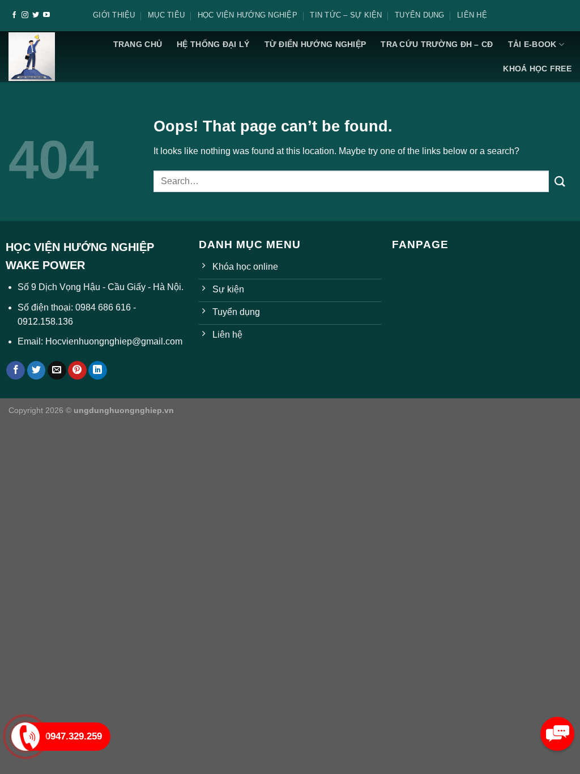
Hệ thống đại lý (213, 44)
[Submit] (560, 181)
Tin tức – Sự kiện (346, 15)
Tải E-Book (532, 44)
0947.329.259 (73, 736)
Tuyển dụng (420, 15)
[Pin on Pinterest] (77, 370)
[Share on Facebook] (15, 370)
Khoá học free (537, 68)
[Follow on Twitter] (35, 15)
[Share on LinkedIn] (97, 370)
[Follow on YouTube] (46, 15)
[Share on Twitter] (36, 370)
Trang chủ (138, 44)
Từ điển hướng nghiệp (315, 44)
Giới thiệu (114, 15)
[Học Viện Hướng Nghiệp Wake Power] (31, 56)
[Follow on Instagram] (25, 15)
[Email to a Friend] (57, 370)
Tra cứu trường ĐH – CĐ (437, 44)
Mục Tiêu (166, 15)
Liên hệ (472, 15)
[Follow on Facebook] (14, 15)
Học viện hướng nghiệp (247, 15)
